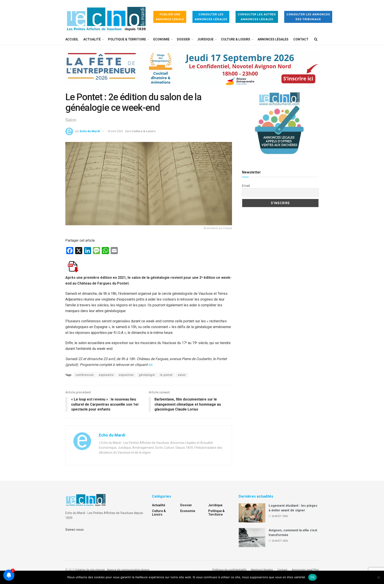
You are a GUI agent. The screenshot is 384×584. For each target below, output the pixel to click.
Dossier (183, 39)
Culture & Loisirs (235, 39)
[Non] (378, 577)
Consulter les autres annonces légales (257, 17)
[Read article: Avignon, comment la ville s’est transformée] (252, 537)
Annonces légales (273, 39)
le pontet (166, 375)
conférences (85, 375)
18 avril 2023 (115, 131)
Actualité (92, 39)
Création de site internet (90, 569)
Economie (161, 39)
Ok (312, 577)
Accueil (71, 39)
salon (182, 375)
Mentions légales (262, 569)
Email (246, 185)
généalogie (147, 375)
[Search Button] (316, 39)
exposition (126, 375)
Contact (300, 39)
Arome (145, 569)
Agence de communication (123, 569)
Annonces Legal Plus (305, 569)
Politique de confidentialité (229, 569)
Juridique (205, 39)
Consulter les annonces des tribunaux (308, 17)
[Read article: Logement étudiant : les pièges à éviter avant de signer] (252, 512)
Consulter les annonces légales (211, 17)
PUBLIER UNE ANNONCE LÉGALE (170, 17)
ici (150, 365)
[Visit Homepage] (106, 17)
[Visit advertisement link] (192, 72)
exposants (106, 375)
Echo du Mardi (90, 131)
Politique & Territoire (127, 39)
